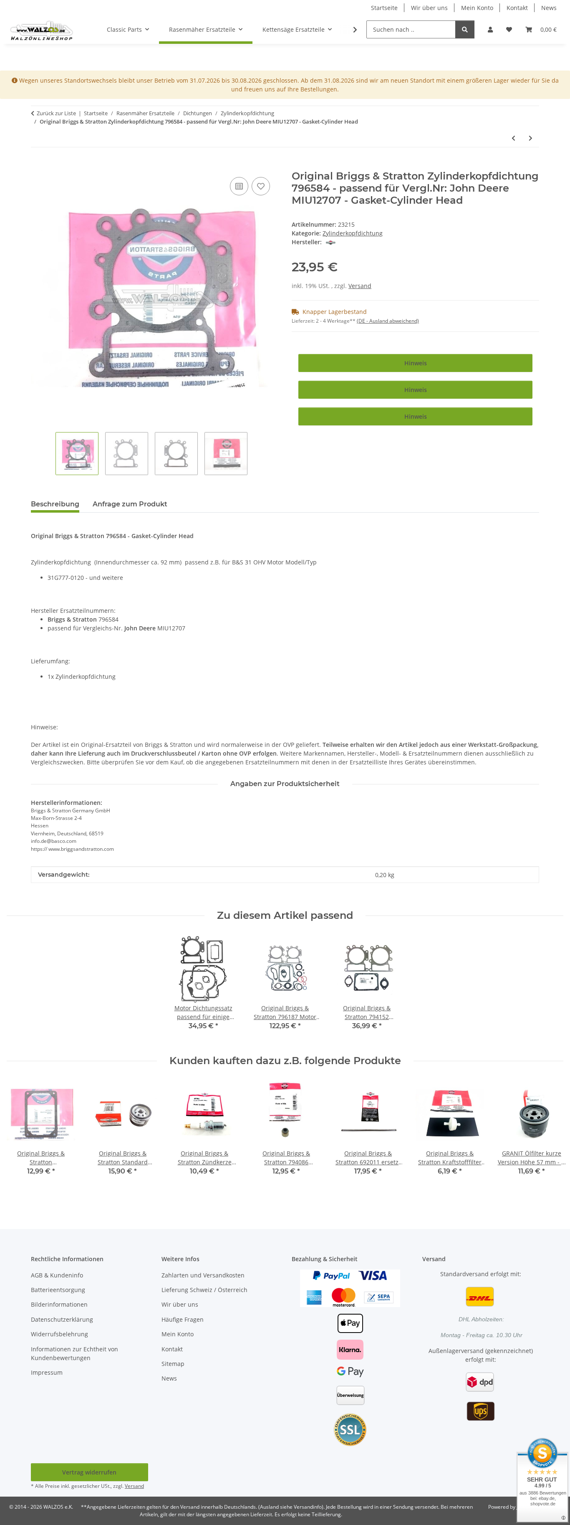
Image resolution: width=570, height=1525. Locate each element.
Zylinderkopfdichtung (353, 233)
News (549, 8)
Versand (359, 286)
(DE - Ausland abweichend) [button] (388, 320)
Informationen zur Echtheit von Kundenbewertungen (74, 1353)
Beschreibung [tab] (55, 504)
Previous (21, 1137)
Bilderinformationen (59, 1304)
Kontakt (517, 8)
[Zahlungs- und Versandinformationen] (350, 1287)
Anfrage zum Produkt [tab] (130, 504)
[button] (490, 29)
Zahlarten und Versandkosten (203, 1275)
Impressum (47, 1372)
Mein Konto (477, 8)
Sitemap (172, 1364)
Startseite (384, 8)
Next (550, 1137)
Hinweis (415, 363)
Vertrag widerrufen (89, 1472)
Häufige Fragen (182, 1319)
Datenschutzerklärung (62, 1319)
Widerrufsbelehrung (59, 1334)
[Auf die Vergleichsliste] (239, 186)
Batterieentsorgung (58, 1290)
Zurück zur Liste (56, 113)
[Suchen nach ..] (464, 29)
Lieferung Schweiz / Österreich (204, 1290)
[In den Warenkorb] (37, 165)
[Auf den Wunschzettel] (261, 186)
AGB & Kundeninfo (57, 1275)
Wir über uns (429, 8)
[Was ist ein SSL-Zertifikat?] (350, 1429)
